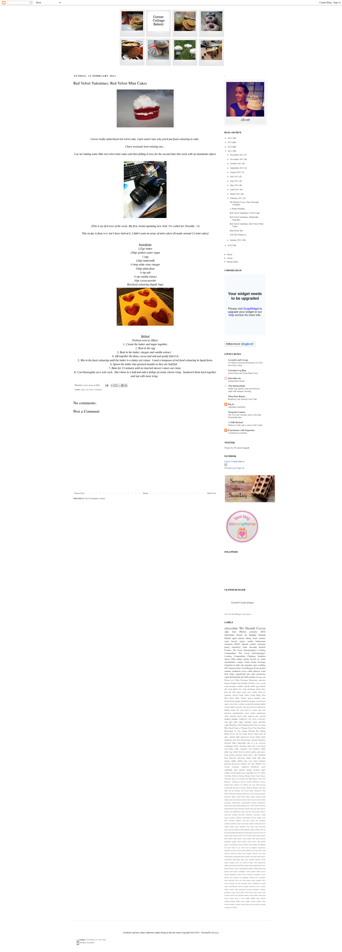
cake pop (253, 809)
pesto (263, 865)
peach (239, 716)
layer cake (261, 850)
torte (243, 773)
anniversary (244, 737)
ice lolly (242, 847)
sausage (231, 883)
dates (226, 830)
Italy (231, 785)
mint (253, 673)
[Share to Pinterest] (126, 385)
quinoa (253, 871)
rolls (234, 692)
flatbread (235, 833)
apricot (250, 698)
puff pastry (234, 871)
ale (253, 794)
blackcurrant (246, 803)
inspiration (261, 847)
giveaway (253, 707)
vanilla (250, 641)
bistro (259, 800)
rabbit (258, 871)
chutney (232, 818)
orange (240, 662)
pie (230, 692)
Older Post (211, 493)
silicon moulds (243, 886)
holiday (227, 710)
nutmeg (232, 862)
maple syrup (251, 758)
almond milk (234, 737)
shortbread (255, 767)
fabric (258, 830)
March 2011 (235, 193)
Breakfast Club (235, 725)
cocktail (241, 704)
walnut (253, 901)
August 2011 (236, 172)
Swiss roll (234, 734)
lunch (226, 856)
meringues (251, 689)
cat (231, 812)
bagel (239, 797)
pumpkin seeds (244, 871)
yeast (226, 641)
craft (250, 749)
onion (226, 716)
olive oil (238, 862)
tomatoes (227, 695)
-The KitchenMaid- (236, 385)
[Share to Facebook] (122, 385)
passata (231, 865)
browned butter (230, 743)
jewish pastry (241, 850)
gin (248, 707)
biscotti (254, 800)
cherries (262, 812)
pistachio (227, 763)
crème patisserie (260, 823)
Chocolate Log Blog (237, 370)
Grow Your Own (254, 728)
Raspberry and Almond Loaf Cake (242, 399)
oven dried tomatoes (257, 761)
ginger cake (251, 838)
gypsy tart (228, 844)
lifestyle (255, 853)
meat (247, 713)
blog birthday (242, 683)
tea (264, 692)
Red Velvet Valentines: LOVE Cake (245, 212)
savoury (253, 631)
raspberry (233, 874)
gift (244, 707)
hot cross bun (242, 710)
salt (240, 880)
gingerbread (241, 673)
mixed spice (260, 689)
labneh (248, 850)
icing (244, 689)
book (234, 805)
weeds (226, 904)
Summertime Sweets (236, 381)
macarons (241, 758)
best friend (241, 740)
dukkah (246, 830)
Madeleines (253, 680)
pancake (233, 716)
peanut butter (248, 865)
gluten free (237, 689)
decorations (255, 704)
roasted (251, 877)
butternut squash (244, 809)
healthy (245, 844)
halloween (261, 707)
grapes (234, 841)
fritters (249, 835)
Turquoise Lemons (236, 412)
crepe (239, 823)
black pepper (235, 701)
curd (248, 826)
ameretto (262, 680)
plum (246, 868)
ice (237, 847)
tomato (252, 676)
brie (248, 805)
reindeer (249, 874)
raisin (263, 871)
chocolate (231, 628)
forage (231, 835)
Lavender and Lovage (238, 359)
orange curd (252, 862)
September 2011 (237, 167)
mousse (227, 761)
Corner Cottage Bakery (234, 461)
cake (83, 389)
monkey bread (260, 859)
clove (258, 683)
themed (240, 895)
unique (232, 901)
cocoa (244, 671)
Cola (238, 779)
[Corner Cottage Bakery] (225, 464)
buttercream (260, 641)
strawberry (236, 647)
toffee (246, 676)
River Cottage (241, 788)
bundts (231, 809)
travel (226, 898)
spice (255, 665)
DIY (226, 668)
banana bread (260, 797)
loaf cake (262, 853)
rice (263, 763)
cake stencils (261, 809)
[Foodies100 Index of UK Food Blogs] (91, 939)
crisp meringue (230, 686)
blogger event (255, 701)
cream (263, 683)
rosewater (261, 719)
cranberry (233, 823)
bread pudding (241, 805)
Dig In (231, 404)
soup (236, 889)
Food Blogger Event (250, 668)
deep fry (231, 830)
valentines (98, 389)
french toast (242, 835)
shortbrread (233, 886)
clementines (247, 818)
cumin (226, 826)
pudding (227, 719)
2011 (230, 150)
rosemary (235, 767)
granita (231, 755)
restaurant (256, 874)
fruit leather (228, 838)
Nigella (262, 785)
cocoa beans (260, 746)
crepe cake (244, 823)
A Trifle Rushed (235, 422)
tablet (232, 895)
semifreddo (256, 883)
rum (225, 722)
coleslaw (231, 820)
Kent (232, 698)
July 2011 (234, 176)
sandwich (245, 767)
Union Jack (258, 734)
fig (228, 833)
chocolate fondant (230, 815)
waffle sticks (240, 901)
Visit (237, 614)
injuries (254, 847)
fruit (226, 673)
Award (235, 695)
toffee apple (238, 722)
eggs (257, 686)
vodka (226, 725)
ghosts (239, 838)
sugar (231, 722)
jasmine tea (228, 850)
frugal (263, 835)
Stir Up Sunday (234, 791)
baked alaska (250, 797)
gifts (259, 752)
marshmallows (238, 713)
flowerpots (249, 833)
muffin (233, 761)
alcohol (262, 668)
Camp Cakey (244, 695)
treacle (231, 898)
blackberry (245, 701)
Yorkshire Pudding (235, 794)
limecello (232, 758)
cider (253, 746)
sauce (239, 692)
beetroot (239, 800)
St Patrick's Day (256, 788)
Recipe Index (232, 261)
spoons (249, 889)
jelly (234, 850)
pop (264, 868)
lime (226, 758)
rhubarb (258, 763)
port (256, 716)
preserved (236, 763)
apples (234, 797)
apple (234, 638)
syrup (260, 692)
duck (242, 830)
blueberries (261, 803)
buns (236, 809)
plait (245, 716)
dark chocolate (260, 826)
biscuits (227, 701)
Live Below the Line (247, 785)
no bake (236, 665)
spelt (235, 770)
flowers (242, 752)
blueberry (261, 740)
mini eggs (244, 859)
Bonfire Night (250, 776)
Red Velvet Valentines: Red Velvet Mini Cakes (246, 225)
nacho (226, 862)
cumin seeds (234, 826)
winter (247, 662)
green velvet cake (253, 841)
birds (249, 800)
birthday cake (259, 698)
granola (262, 838)
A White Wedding (237, 208)
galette (247, 752)
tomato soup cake (259, 895)
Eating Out (244, 779)
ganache (239, 707)
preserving (260, 673)
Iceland (226, 785)
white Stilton (245, 904)
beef (234, 740)
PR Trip (233, 788)
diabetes (256, 749)
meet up (243, 856)
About (229, 258)
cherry (236, 746)
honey (233, 710)
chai (235, 704)
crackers (227, 823)
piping (242, 868)
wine (252, 904)
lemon (227, 638)
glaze (258, 838)
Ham (263, 728)
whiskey (232, 904)
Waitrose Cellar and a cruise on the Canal (245, 425)
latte (256, 850)
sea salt (237, 883)
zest (231, 907)
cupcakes (242, 826)
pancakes (248, 665)
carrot (231, 704)
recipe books (241, 874)
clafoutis (239, 818)
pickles (231, 868)
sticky (233, 892)
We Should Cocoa (252, 628)
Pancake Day (253, 731)
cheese (227, 659)
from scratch (256, 835)
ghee (235, 838)
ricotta (226, 767)
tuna (257, 898)
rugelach (231, 880)
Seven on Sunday (246, 635)
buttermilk (241, 743)
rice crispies (234, 877)
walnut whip (260, 901)
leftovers (234, 853)
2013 (230, 142)
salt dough (246, 880)
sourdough (228, 770)
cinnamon (228, 644)
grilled (263, 841)
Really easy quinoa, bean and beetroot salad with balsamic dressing (244, 390)
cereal (243, 812)
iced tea (248, 847)
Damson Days (235, 668)
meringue (261, 644)
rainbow (243, 763)
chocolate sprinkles (246, 815)
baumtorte (228, 740)
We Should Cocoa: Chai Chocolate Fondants (244, 203)
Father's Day (256, 779)
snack (226, 889)
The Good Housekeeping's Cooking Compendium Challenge (244, 655)
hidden (255, 844)
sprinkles (256, 889)
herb (250, 844)
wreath (263, 904)
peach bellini (239, 865)
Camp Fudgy (255, 695)
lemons (249, 853)
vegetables (250, 773)
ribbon (226, 877)
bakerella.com (234, 378)
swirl (259, 892)
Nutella (227, 788)
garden (253, 752)
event (263, 671)
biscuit (234, 641)
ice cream (261, 659)
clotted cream (256, 818)
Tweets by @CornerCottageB (236, 447)
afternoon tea (247, 794)
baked (258, 737)
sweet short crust (251, 892)
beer (234, 800)
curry (252, 826)
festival (262, 830)
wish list (257, 904)
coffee (249, 671)
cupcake (247, 686)
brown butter (254, 805)
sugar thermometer (232, 676)
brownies (251, 683)
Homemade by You (232, 731)
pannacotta (261, 862)
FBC (250, 779)
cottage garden (242, 659)
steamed (256, 770)
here (105, 233)
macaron (227, 713)
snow (263, 767)
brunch (261, 635)
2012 (230, 146)
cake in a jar (252, 743)
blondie (254, 803)
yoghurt (227, 907)
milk (259, 758)
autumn (241, 638)
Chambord (246, 725)
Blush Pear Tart (236, 230)
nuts (242, 665)
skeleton (252, 886)
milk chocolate (251, 856)
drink (253, 686)
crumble (240, 686)
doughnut (228, 665)
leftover (227, 853)
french (236, 835)
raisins (226, 874)
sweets (233, 773)
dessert (253, 659)
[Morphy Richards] (85, 942)
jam (248, 673)
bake (243, 797)
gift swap (228, 689)
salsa (236, 880)
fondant (262, 686)
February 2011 (236, 198)
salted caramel (256, 880)
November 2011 (237, 159)
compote (238, 820)
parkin (226, 865)
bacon (252, 737)
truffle (247, 898)
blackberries (236, 803)
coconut (248, 704)
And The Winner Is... (239, 234)
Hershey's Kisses (259, 782)
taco (236, 895)
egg (231, 752)
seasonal (244, 883)
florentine (242, 833)
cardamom (236, 671)
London (244, 731)
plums (251, 868)
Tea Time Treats (246, 734)
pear (226, 692)
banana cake (228, 800)
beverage (261, 662)
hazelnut (238, 755)
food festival (257, 833)
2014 (230, 137)
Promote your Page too (234, 468)
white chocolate (250, 647)
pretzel (226, 871)
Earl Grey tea (255, 725)
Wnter (226, 794)
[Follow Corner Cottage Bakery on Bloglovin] (239, 345)
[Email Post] (106, 385)
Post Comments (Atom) (95, 498)
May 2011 (234, 185)
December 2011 (237, 154)
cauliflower (236, 812)
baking (248, 638)
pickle (226, 868)
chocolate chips (245, 746)
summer (262, 638)
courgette (243, 749)
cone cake (245, 820)
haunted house (237, 844)
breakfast (261, 656)
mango (231, 856)
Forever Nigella (246, 782)
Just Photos (239, 631)
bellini (244, 800)
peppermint (257, 865)
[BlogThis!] (116, 385)
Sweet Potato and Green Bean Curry (243, 373)
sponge (249, 770)
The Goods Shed (247, 791)
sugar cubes (240, 892)
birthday (233, 683)
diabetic (237, 830)
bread (255, 638)
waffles (247, 901)
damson (256, 671)
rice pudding (244, 877)
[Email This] (112, 385)
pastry (227, 647)
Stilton (226, 734)
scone (244, 692)
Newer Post (79, 493)
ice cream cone (254, 710)
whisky (238, 904)
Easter (253, 662)
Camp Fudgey (260, 776)
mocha (252, 713)
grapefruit (227, 841)
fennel (235, 752)
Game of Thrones (240, 728)
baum (263, 737)
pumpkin (234, 719)
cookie (236, 749)
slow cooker (252, 692)
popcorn (251, 716)
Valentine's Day (259, 791)
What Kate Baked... (237, 396)
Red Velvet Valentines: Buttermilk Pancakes (244, 218)
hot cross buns (229, 847)
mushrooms (261, 713)
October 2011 (236, 163)
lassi (253, 850)
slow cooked (260, 886)
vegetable (261, 722)
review (263, 874)
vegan (255, 722)
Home (145, 493)
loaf (263, 710)
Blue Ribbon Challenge (236, 776)
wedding (261, 665)
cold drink (228, 749)
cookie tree (254, 820)
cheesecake (256, 812)
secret (250, 883)
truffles (253, 898)
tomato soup (248, 895)
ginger (242, 641)
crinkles (251, 823)
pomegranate (257, 868)
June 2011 (234, 180)
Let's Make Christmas (239, 680)
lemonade (261, 755)
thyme (238, 773)
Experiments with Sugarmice (241, 430)
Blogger (215, 932)
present (262, 716)
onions (245, 862)
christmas (229, 635)
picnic (237, 868)
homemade (261, 844)
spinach (242, 770)
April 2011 (235, 189)
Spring (262, 731)
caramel (227, 671)
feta (225, 833)
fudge (231, 673)
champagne (228, 746)
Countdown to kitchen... (238, 433)
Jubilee (236, 785)
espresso (253, 830)
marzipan (237, 856)
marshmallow (230, 662)
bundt (226, 809)
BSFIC (237, 644)
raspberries (243, 719)
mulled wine (242, 761)
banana (227, 683)
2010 (230, 245)
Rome (248, 788)
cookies (253, 644)
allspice (257, 794)
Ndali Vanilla (240, 698)
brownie (262, 805)
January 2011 (236, 239)
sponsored (242, 889)
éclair (235, 907)
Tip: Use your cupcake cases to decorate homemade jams (244, 416)
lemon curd (241, 853)
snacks (231, 889)
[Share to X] (119, 385)
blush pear (228, 805)
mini (263, 758)
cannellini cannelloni (236, 407)
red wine (251, 763)
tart (242, 676)
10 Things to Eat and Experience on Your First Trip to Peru (245, 364)
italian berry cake (250, 755)
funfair (232, 707)
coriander (262, 820)
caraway (262, 743)
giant (244, 838)
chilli (233, 659)
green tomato (242, 841)
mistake (251, 859)
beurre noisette (251, 740)
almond (245, 644)
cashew (226, 812)
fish (230, 833)
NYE (258, 785)
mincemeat (236, 859)
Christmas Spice (230, 779)
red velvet (89, 389)
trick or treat (239, 898)
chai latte (248, 812)
